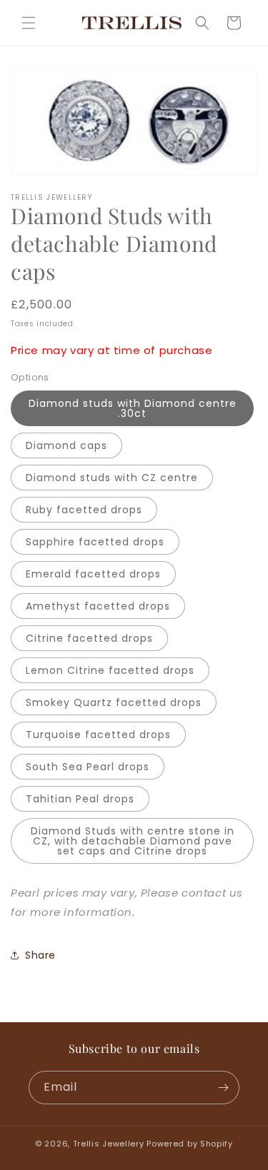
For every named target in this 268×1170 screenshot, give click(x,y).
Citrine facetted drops (89, 638)
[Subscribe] (223, 1087)
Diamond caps (66, 445)
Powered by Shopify (190, 1143)
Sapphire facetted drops (95, 542)
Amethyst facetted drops (98, 606)
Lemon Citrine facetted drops (110, 670)
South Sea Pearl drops (87, 767)
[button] (28, 23)
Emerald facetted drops (93, 574)
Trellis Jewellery (108, 1143)
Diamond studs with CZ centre (112, 477)
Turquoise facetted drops (98, 734)
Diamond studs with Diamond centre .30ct (133, 408)
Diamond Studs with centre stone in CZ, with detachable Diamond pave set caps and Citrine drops (132, 841)
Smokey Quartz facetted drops (114, 702)
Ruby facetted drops (84, 510)
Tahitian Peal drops (80, 799)
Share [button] (40, 955)
